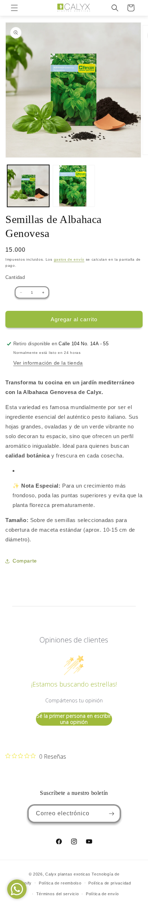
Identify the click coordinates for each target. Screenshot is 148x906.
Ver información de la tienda (48, 363)
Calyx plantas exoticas (67, 874)
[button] (14, 8)
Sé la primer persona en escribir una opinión (74, 719)
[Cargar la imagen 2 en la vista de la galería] (74, 186)
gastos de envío (69, 259)
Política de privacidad (109, 883)
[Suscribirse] (112, 813)
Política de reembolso (60, 883)
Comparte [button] (25, 561)
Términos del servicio (57, 894)
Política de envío (102, 894)
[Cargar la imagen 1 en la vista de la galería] (28, 186)
